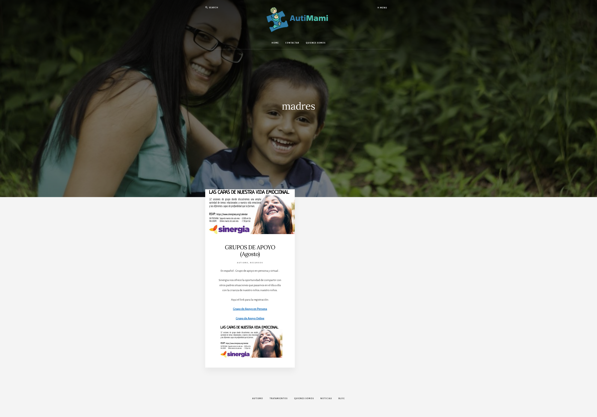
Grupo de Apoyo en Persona (250, 309)
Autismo (242, 263)
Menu (383, 8)
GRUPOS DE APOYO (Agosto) (250, 251)
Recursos (256, 263)
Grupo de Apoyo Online (250, 318)
